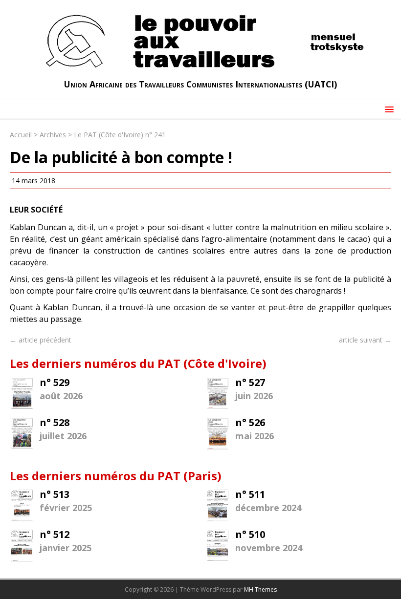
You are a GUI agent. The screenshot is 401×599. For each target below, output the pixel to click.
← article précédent (40, 339)
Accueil (21, 134)
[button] (388, 109)
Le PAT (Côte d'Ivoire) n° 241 (120, 134)
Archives (53, 134)
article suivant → (365, 339)
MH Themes (260, 589)
